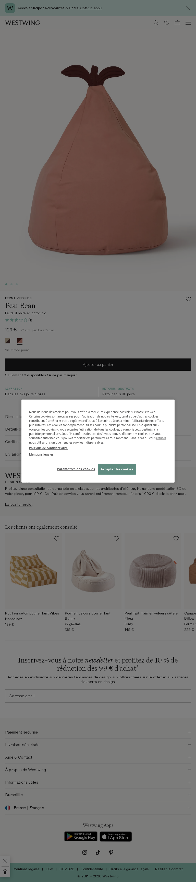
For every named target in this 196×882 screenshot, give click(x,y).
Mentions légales (41, 454)
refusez (161, 438)
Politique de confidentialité (48, 448)
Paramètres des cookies (76, 469)
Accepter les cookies (117, 469)
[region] (98, 441)
